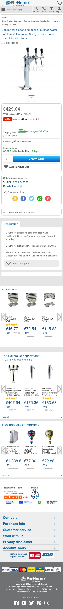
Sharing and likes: (15, 192)
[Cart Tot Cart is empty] (60, 3)
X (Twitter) (31, 199)
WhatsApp (39, 198)
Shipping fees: (10, 132)
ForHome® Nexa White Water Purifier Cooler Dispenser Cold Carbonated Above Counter (13, 450)
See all (6, 417)
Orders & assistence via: (15, 177)
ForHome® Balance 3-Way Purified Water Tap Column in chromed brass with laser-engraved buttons (49, 392)
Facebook (23, 198)
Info (44, 11)
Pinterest (48, 198)
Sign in (59, 11)
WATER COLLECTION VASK (11, 319)
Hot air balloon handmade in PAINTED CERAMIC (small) (31, 450)
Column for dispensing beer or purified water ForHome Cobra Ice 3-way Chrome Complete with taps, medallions (13, 392)
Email (15, 198)
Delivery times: (10, 147)
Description (11, 224)
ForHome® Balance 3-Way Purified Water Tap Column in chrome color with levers (31, 392)
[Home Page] (23, 4)
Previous (3, 317)
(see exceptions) (10, 135)
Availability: (8, 141)
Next (59, 317)
